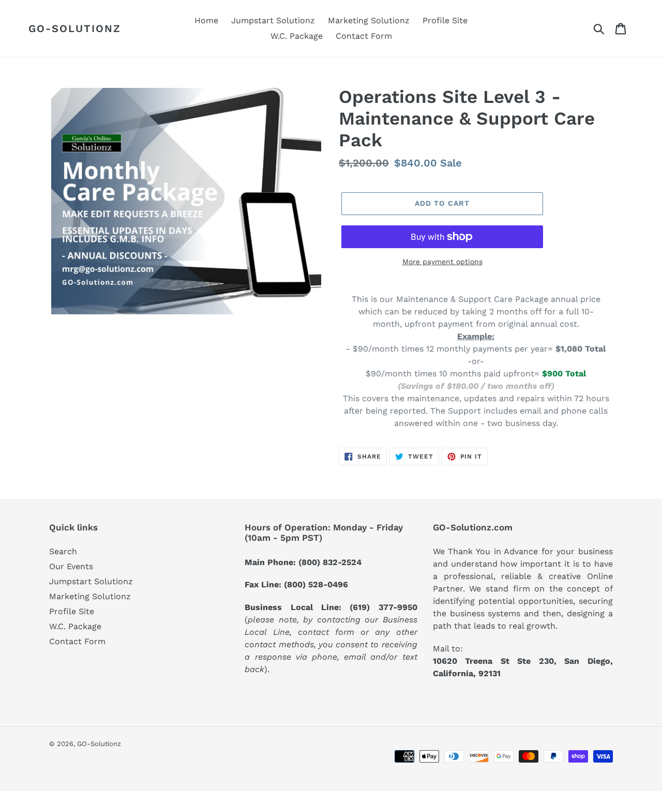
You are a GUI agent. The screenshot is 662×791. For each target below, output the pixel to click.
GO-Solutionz (74, 28)
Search (63, 551)
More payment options (442, 261)
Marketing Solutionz (90, 596)
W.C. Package (75, 626)
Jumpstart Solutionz (91, 581)
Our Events (71, 566)
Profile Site (71, 611)
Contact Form (77, 641)
